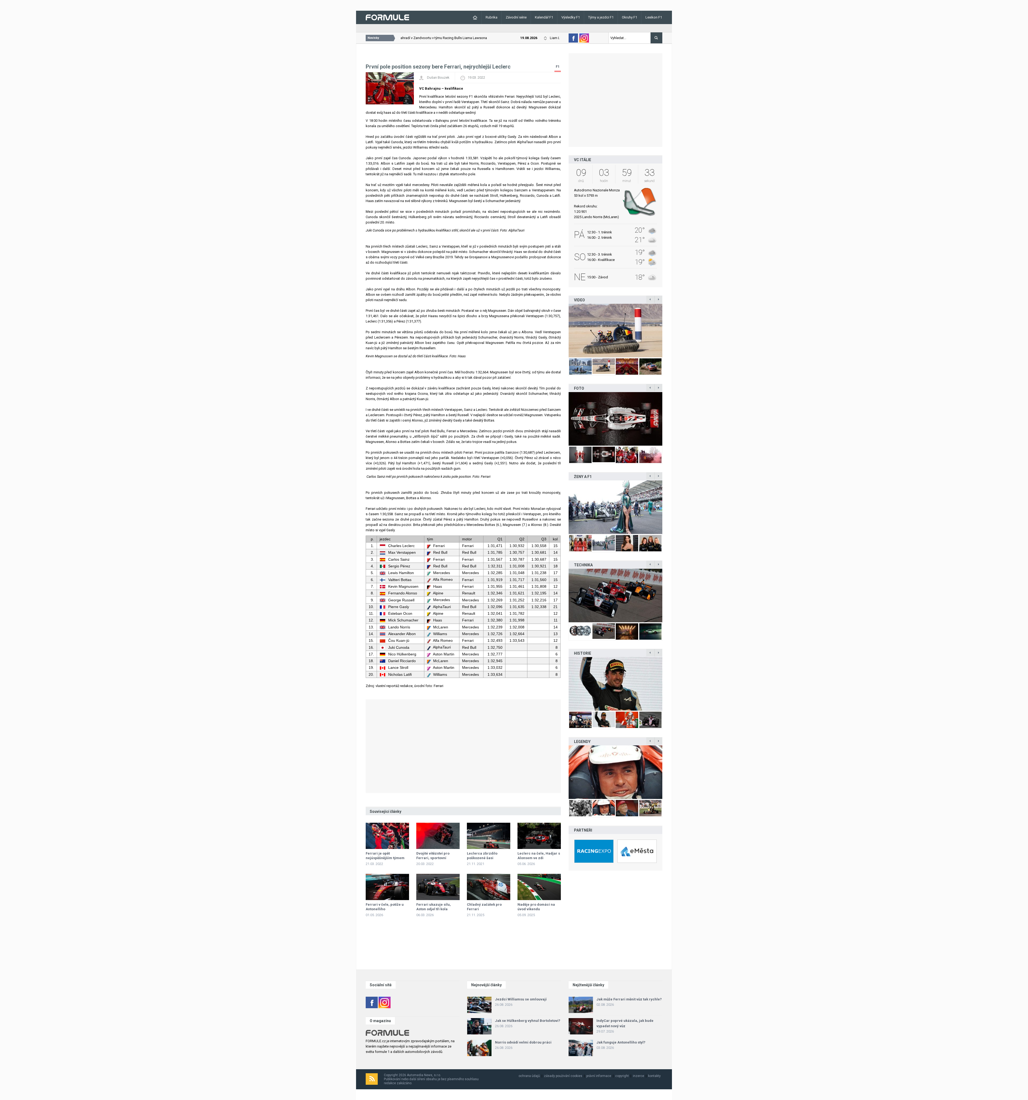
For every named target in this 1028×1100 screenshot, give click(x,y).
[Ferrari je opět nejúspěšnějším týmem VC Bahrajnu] (387, 836)
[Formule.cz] (387, 17)
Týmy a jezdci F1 (601, 17)
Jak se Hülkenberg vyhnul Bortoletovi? (527, 1021)
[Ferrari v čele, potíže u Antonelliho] (387, 887)
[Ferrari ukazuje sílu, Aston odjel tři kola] (438, 887)
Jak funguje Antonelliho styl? (620, 1042)
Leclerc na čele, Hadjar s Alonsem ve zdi (538, 855)
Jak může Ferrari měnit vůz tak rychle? (629, 999)
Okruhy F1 (629, 17)
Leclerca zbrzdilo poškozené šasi (482, 855)
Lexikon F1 (653, 17)
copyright (622, 1076)
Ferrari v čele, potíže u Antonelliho (385, 906)
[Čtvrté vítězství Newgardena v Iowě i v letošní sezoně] (615, 595)
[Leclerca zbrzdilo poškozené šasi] (488, 836)
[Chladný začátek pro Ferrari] (488, 887)
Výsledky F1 (570, 17)
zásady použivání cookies (563, 1076)
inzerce (638, 1076)
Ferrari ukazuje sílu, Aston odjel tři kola (433, 906)
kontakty (654, 1076)
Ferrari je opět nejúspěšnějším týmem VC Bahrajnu (385, 857)
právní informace (598, 1076)
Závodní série (516, 17)
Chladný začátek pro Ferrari (484, 906)
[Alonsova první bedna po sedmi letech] (615, 684)
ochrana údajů (529, 1076)
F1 (558, 67)
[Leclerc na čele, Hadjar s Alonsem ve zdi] (539, 836)
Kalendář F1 (544, 17)
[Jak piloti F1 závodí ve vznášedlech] (615, 330)
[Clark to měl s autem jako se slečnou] (615, 772)
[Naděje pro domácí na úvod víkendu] (539, 887)
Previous (563, 331)
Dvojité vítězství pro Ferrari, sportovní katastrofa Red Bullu (433, 857)
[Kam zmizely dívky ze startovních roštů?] (615, 507)
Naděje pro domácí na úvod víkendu (536, 906)
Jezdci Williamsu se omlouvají (521, 999)
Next (668, 331)
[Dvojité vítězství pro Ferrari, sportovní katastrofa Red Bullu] (438, 836)
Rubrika (491, 17)
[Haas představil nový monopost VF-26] (615, 419)
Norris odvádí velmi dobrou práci (523, 1042)
